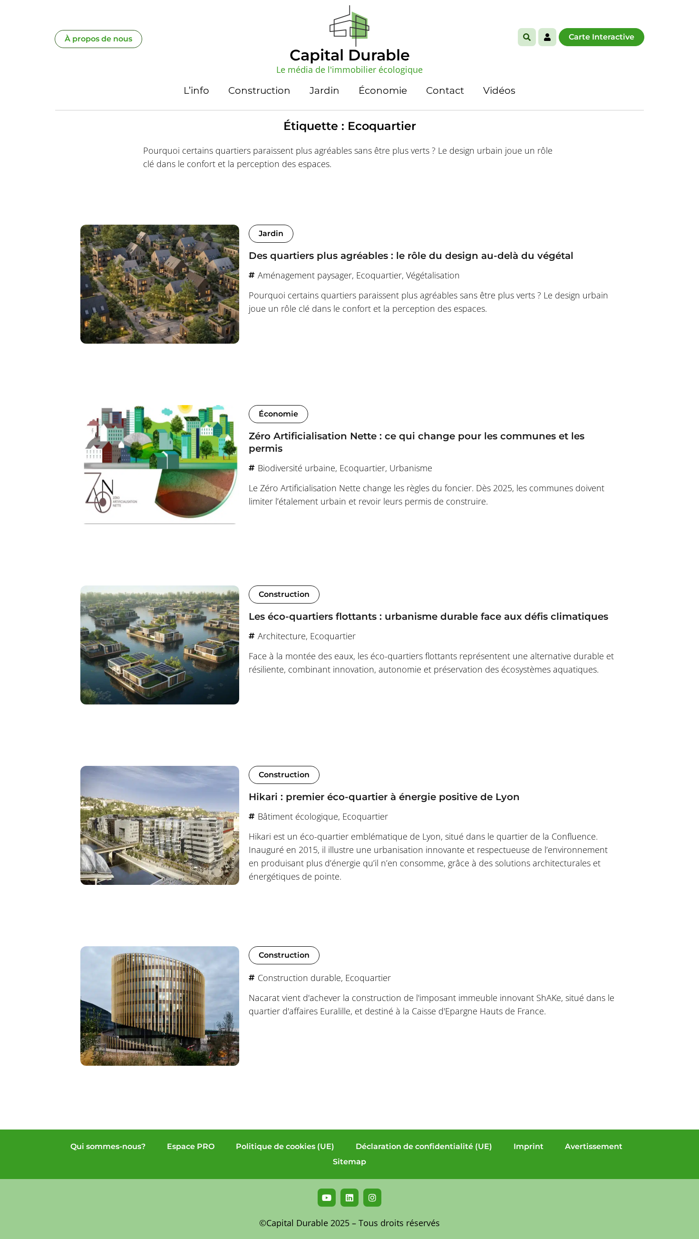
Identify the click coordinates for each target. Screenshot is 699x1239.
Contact (445, 90)
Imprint (529, 1146)
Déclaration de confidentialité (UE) (424, 1146)
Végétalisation (433, 275)
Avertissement (593, 1146)
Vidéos (499, 90)
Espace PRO (190, 1146)
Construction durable (299, 977)
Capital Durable (350, 55)
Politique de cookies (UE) (285, 1146)
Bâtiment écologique (298, 816)
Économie (383, 90)
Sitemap (349, 1161)
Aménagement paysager (305, 275)
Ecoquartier (379, 275)
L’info (196, 90)
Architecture (282, 636)
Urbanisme (410, 468)
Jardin (325, 90)
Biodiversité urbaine (296, 468)
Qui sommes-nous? (108, 1146)
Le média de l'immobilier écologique (349, 69)
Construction (259, 90)
